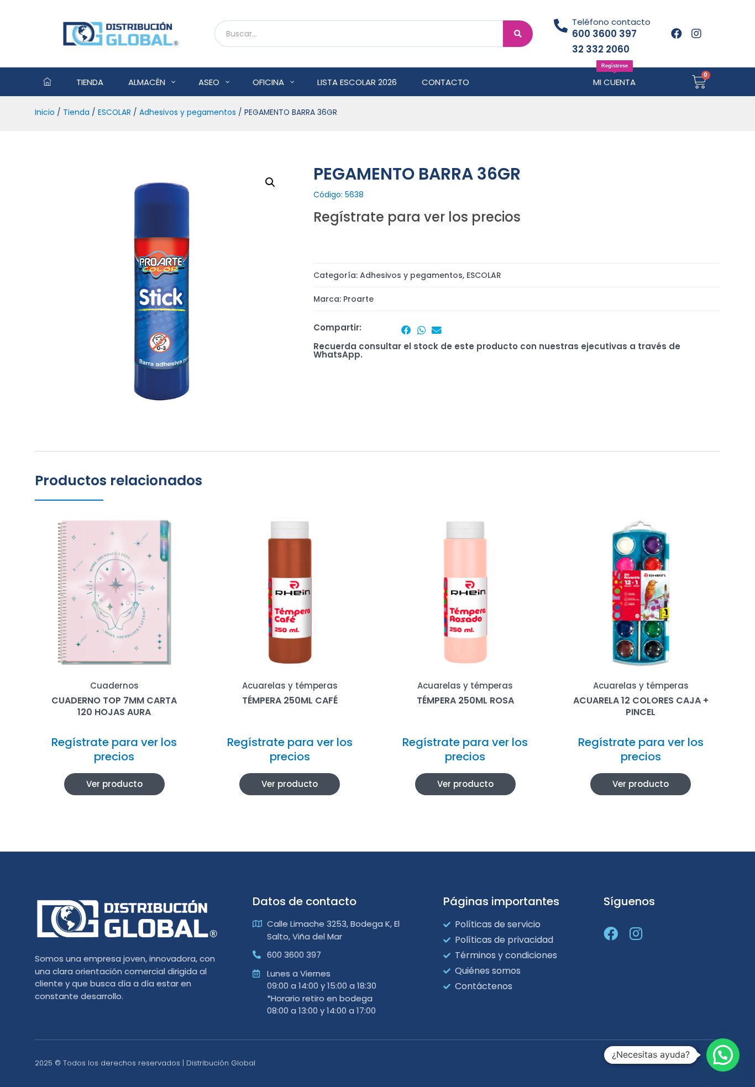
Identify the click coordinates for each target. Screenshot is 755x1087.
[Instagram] (696, 33)
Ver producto (114, 784)
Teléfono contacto (611, 22)
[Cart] (699, 81)
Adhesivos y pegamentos (187, 112)
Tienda (76, 112)
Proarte (358, 298)
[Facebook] (676, 33)
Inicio (45, 112)
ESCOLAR (114, 112)
